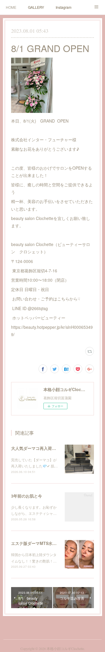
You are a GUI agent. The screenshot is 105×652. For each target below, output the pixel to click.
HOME (11, 7)
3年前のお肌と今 (26, 496)
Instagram (63, 7)
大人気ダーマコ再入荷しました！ (41, 448)
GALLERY (36, 7)
